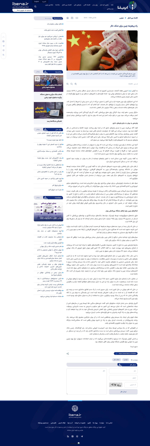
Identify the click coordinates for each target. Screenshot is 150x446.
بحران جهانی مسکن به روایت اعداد (50, 218)
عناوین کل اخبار (104, 5)
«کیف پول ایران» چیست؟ (54, 140)
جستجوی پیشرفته (43, 423)
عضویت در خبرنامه (80, 423)
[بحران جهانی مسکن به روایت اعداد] (48, 211)
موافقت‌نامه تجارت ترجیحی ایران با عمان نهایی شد (49, 291)
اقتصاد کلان (87, 5)
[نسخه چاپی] (68, 18)
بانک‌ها (57, 5)
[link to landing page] (127, 5)
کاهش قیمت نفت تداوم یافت (53, 30)
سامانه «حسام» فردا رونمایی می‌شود (51, 296)
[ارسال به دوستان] (76, 18)
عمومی (121, 18)
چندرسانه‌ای (110, 9)
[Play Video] (48, 83)
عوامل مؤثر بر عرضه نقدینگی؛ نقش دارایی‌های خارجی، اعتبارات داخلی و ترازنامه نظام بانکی (49, 266)
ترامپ (125, 360)
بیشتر (37, 71)
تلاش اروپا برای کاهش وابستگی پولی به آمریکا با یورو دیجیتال (50, 51)
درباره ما (102, 423)
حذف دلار (116, 360)
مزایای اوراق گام (57, 185)
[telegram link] (4, 46)
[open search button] (35, 6)
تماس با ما (109, 423)
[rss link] (3, 54)
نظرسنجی (53, 423)
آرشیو (89, 423)
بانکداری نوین (49, 5)
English (36, 2)
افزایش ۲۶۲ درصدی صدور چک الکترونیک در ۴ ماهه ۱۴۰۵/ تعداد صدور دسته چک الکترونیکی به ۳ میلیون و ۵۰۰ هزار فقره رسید (50, 60)
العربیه (44, 2)
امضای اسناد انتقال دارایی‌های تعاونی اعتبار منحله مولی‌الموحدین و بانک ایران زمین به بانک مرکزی (49, 258)
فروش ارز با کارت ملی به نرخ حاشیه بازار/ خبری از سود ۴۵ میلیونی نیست (49, 226)
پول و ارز (95, 5)
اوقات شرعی (61, 423)
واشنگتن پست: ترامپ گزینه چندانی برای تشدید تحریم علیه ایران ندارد (49, 285)
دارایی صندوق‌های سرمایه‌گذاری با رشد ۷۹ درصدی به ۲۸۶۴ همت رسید (49, 280)
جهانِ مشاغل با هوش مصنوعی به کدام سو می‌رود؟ (49, 251)
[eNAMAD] (75, 443)
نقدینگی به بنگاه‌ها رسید (54, 121)
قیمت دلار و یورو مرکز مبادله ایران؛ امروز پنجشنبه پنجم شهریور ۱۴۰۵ (50, 44)
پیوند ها (95, 423)
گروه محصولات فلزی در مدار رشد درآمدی (49, 232)
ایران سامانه (70, 430)
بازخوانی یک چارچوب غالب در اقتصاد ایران (49, 238)
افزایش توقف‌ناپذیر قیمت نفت (53, 243)
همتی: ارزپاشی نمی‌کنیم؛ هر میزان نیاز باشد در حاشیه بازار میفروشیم (50, 37)
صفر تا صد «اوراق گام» (55, 190)
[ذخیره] (72, 18)
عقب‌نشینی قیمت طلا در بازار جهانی (51, 246)
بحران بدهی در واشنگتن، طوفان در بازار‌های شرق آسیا (49, 274)
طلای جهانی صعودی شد (54, 24)
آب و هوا (70, 423)
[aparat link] (4, 50)
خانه (112, 5)
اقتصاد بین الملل (66, 5)
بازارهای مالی (77, 5)
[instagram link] (3, 41)
